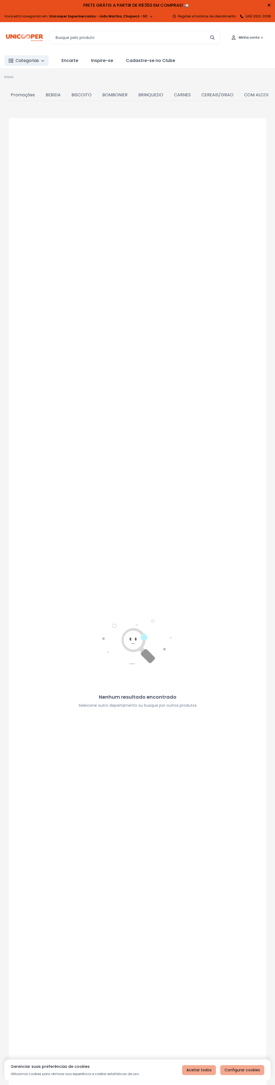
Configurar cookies (242, 1070)
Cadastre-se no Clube (150, 60)
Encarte (69, 60)
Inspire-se (102, 60)
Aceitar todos (199, 1070)
